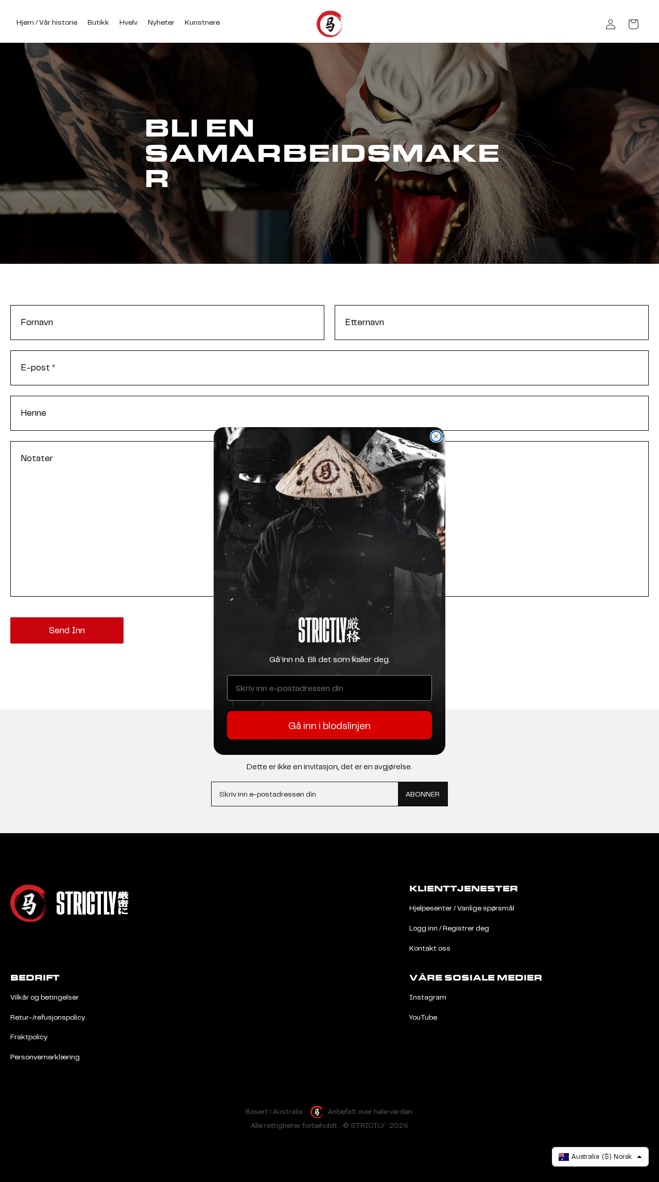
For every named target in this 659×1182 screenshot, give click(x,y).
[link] (329, 630)
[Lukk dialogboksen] (436, 436)
